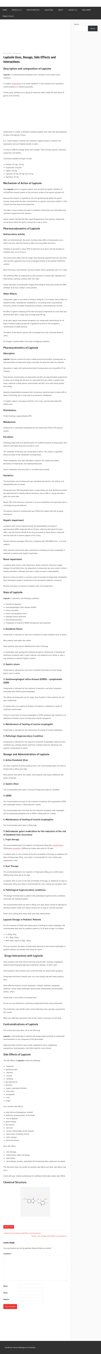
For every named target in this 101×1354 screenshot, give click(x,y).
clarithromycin (58, 845)
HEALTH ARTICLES (33, 10)
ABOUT (60, 10)
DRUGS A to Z (17, 10)
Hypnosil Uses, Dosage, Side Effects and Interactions (22, 1233)
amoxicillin (17, 848)
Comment (7, 1254)
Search (76, 24)
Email (5, 1293)
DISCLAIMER (86, 10)
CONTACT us (72, 10)
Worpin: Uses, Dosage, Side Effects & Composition (48, 1236)
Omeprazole (16, 84)
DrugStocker (17, 53)
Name (5, 1286)
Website (6, 1299)
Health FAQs (48, 10)
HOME (5, 10)
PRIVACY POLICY (8, 16)
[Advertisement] (35, 37)
